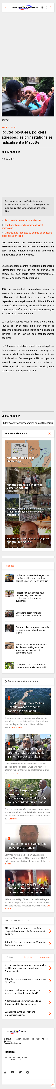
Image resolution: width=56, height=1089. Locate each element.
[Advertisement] (28, 44)
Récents (9, 565)
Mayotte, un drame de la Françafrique (20, 459)
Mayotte (13, 127)
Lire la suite (17, 728)
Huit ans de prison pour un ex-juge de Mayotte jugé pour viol (28, 540)
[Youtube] (12, 1072)
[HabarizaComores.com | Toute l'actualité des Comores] (25, 8)
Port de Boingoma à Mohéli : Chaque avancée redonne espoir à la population (26, 707)
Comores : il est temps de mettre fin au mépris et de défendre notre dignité (32, 630)
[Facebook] (27, 1072)
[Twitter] (20, 1072)
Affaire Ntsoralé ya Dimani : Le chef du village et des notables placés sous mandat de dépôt (28, 888)
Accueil (4, 127)
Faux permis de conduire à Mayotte (22, 220)
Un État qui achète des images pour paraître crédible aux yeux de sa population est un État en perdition (32, 578)
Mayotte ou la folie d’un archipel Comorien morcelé (25, 486)
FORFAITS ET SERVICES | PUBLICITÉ (16, 1058)
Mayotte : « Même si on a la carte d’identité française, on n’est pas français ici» (25, 511)
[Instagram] (5, 1072)
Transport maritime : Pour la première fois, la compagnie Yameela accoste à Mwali (26, 752)
